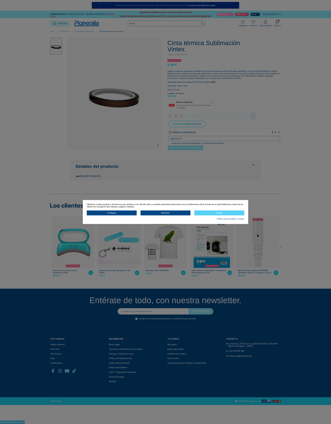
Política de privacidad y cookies (230, 219)
